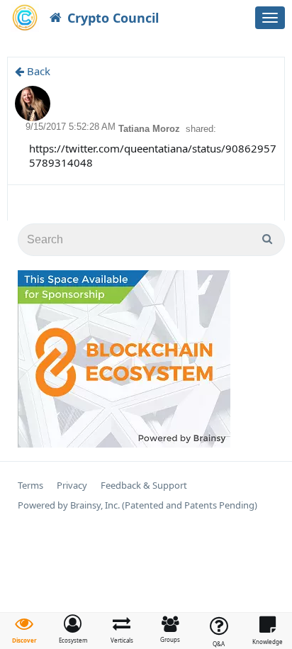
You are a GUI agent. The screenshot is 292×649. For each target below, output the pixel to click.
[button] (73, 629)
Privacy (72, 485)
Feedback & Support (144, 485)
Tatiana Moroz (150, 128)
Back (37, 71)
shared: (201, 128)
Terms (30, 485)
